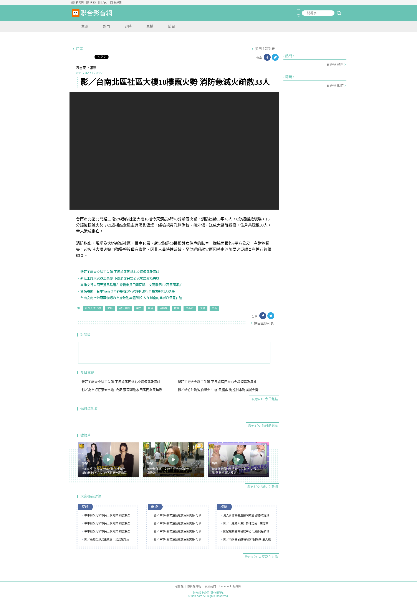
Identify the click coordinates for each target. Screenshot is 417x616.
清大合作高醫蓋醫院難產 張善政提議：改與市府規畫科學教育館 (248, 515)
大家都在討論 (90, 496)
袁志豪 (81, 68)
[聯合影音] (96, 13)
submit (338, 13)
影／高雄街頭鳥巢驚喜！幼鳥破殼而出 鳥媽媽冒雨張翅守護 (109, 539)
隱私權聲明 (194, 586)
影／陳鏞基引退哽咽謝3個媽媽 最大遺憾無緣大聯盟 (248, 539)
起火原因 (124, 308)
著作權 (179, 586)
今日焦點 (87, 372)
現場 (150, 308)
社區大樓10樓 (93, 308)
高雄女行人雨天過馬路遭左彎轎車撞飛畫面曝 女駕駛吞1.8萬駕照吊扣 (131, 285)
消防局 (163, 308)
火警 (202, 308)
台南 (214, 308)
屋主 (138, 308)
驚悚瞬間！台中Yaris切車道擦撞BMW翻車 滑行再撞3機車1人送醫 (127, 291)
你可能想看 (89, 409)
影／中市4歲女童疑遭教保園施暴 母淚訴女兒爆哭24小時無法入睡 (179, 515)
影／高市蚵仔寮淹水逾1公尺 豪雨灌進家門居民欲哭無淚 (121, 390)
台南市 (190, 308)
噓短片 (85, 435)
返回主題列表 (265, 49)
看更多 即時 (335, 85)
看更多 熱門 (335, 64)
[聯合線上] (75, 13)
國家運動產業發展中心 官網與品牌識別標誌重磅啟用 (248, 531)
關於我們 (210, 586)
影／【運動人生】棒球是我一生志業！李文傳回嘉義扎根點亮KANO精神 (248, 523)
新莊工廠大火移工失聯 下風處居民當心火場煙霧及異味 (119, 272)
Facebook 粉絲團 (230, 586)
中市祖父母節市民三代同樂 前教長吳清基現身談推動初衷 (109, 515)
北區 (110, 308)
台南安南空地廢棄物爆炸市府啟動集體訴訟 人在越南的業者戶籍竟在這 (131, 298)
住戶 (176, 308)
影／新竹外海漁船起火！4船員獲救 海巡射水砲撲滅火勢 (218, 390)
